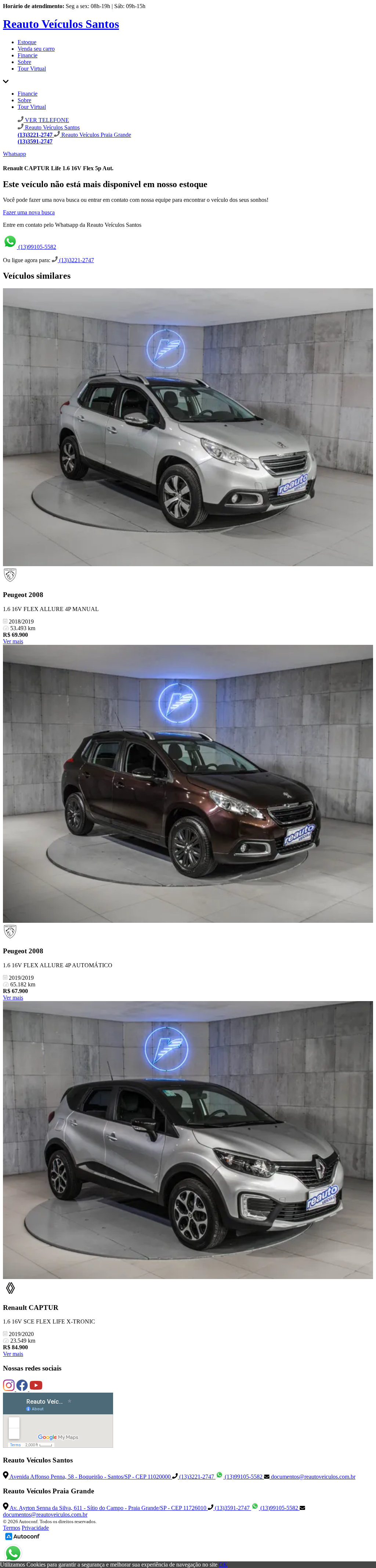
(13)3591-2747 (232, 1508)
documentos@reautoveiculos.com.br (312, 1477)
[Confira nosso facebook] (22, 1389)
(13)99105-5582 (36, 247)
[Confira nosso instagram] (9, 1389)
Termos (11, 1528)
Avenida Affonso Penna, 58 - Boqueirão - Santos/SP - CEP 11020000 (90, 1477)
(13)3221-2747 (76, 260)
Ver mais (13, 641)
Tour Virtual (32, 68)
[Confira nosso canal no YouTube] (36, 1389)
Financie (27, 55)
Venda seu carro (36, 49)
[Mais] (5, 81)
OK (223, 1564)
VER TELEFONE (46, 120)
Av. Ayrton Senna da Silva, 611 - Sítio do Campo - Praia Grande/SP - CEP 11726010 (108, 1508)
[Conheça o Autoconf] (22, 1539)
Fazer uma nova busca (29, 212)
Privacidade (35, 1528)
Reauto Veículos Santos (61, 24)
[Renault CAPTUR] (188, 1141)
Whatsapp (14, 154)
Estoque (27, 42)
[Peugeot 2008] (188, 428)
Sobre (24, 62)
